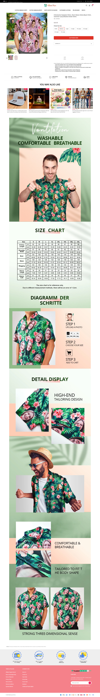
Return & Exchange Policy (11, 674)
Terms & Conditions (10, 684)
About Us (24, 672)
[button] (9, 33)
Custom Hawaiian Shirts (21, 10)
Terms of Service (9, 681)
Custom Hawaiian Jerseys (35, 10)
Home (7, 646)
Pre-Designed (76, 10)
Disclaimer (24, 684)
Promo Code (24, 681)
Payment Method (9, 686)
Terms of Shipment (9, 677)
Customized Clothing (65, 10)
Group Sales (24, 679)
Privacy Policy (8, 679)
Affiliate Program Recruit (11, 672)
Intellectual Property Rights (27, 686)
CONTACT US (79, 1)
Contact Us (24, 674)
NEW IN (83, 10)
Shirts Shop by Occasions (50, 10)
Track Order (89, 1)
